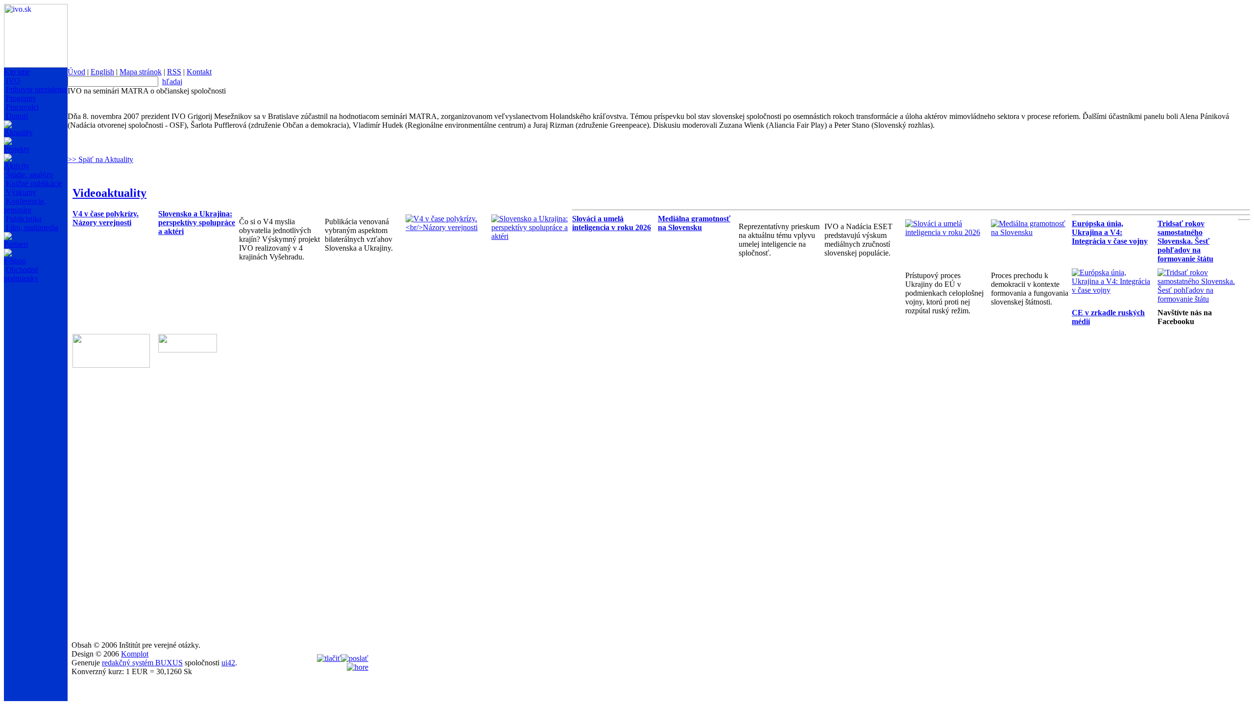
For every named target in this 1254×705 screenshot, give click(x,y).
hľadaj (172, 81)
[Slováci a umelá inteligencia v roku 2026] (945, 232)
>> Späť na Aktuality (100, 159)
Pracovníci (22, 107)
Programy (21, 98)
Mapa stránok (141, 72)
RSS (174, 72)
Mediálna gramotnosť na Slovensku (694, 223)
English (102, 72)
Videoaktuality (109, 193)
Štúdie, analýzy (29, 174)
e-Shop (15, 261)
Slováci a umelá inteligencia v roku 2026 (611, 223)
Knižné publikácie (34, 183)
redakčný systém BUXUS (142, 662)
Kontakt (199, 72)
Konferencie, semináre (25, 205)
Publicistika (24, 218)
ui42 (228, 662)
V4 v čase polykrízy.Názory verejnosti (105, 218)
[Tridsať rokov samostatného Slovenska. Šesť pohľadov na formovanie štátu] (1198, 299)
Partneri (16, 244)
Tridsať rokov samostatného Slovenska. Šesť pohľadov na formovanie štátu (1185, 241)
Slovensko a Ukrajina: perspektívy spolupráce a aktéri (196, 222)
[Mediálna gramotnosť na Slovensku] (1031, 232)
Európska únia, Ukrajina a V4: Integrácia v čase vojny (1110, 232)
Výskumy (21, 192)
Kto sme (17, 72)
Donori (17, 116)
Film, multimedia (32, 227)
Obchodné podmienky (21, 273)
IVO (13, 80)
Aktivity (16, 166)
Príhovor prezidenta (36, 89)
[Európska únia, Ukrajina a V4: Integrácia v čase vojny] (1112, 290)
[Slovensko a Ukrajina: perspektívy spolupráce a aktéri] (531, 236)
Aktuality (18, 132)
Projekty (17, 149)
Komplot (134, 654)
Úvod (76, 72)
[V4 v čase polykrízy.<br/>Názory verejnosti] (446, 227)
